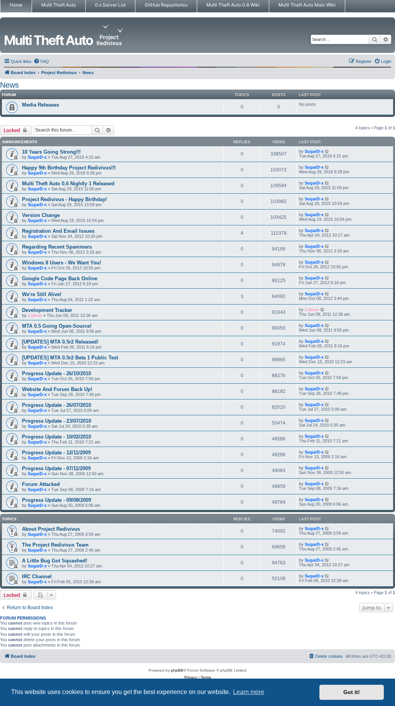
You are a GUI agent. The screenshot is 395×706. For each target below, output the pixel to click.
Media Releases (40, 105)
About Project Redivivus (51, 529)
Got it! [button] (351, 692)
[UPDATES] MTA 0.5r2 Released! (60, 342)
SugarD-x (37, 157)
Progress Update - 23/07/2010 (56, 421)
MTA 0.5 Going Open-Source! (56, 326)
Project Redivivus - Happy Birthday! (64, 199)
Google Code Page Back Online (59, 278)
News (9, 85)
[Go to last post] (327, 151)
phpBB (177, 670)
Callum (35, 315)
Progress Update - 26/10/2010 (56, 373)
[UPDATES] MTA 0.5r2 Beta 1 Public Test (70, 358)
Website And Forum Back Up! (57, 389)
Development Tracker (47, 310)
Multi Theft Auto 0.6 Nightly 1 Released (68, 183)
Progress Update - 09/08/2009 (56, 500)
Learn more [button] (248, 692)
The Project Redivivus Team (55, 545)
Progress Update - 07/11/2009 (56, 468)
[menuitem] (41, 61)
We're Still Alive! (41, 294)
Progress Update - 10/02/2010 (56, 437)
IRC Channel (37, 576)
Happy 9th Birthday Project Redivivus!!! (69, 168)
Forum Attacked (41, 484)
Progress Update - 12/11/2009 (56, 452)
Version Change (41, 215)
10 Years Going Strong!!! (51, 152)
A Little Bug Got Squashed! (54, 561)
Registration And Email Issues (58, 231)
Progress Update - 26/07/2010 (56, 405)
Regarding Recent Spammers (57, 247)
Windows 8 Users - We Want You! (61, 263)
